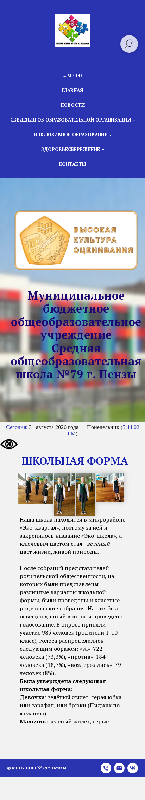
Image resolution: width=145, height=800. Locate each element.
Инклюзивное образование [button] (70, 134)
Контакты (72, 164)
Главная (72, 90)
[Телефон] (106, 768)
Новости (73, 105)
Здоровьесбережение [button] (70, 149)
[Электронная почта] (119, 768)
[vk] (132, 768)
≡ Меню (72, 75)
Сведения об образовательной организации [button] (70, 120)
